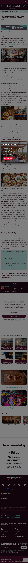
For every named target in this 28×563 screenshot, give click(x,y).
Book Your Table (8, 158)
